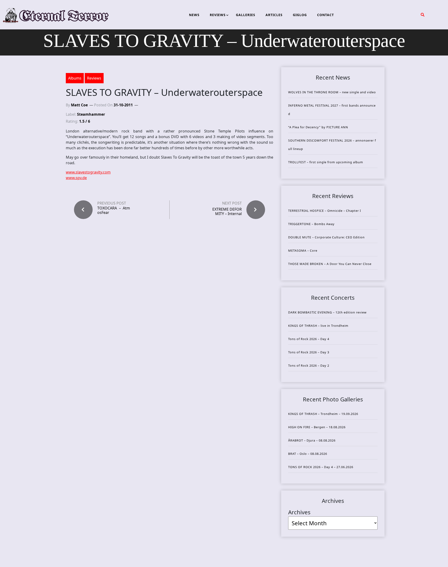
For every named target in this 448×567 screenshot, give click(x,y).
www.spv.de (76, 177)
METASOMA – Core (302, 250)
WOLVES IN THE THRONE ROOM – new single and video (332, 92)
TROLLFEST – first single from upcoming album (325, 162)
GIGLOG (300, 15)
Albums (74, 78)
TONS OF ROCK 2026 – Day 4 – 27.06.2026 (320, 467)
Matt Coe (79, 105)
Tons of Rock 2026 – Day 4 (308, 339)
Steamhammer (91, 114)
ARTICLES (274, 15)
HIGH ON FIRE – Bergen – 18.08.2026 (317, 427)
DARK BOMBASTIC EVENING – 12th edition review (327, 312)
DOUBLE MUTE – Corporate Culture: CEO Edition (326, 237)
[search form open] (422, 15)
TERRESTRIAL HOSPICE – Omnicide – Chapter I (324, 211)
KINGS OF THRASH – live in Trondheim (318, 326)
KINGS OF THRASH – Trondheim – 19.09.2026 (323, 414)
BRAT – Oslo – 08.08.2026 (307, 454)
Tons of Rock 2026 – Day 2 (308, 365)
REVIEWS (218, 15)
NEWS (194, 15)
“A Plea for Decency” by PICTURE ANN (318, 127)
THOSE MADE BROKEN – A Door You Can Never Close (329, 264)
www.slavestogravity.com (88, 172)
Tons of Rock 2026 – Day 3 (308, 352)
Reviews (94, 78)
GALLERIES (245, 15)
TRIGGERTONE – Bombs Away (311, 224)
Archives (299, 512)
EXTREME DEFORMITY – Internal (227, 211)
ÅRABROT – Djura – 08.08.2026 (312, 440)
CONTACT (325, 15)
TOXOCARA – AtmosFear (113, 210)
